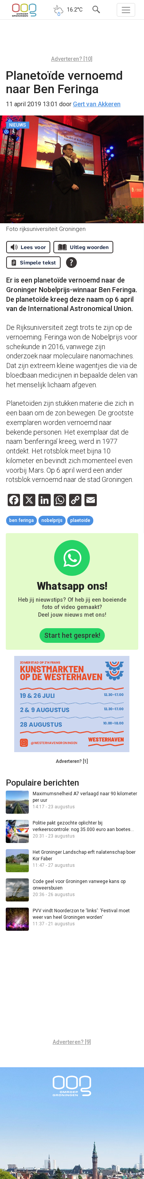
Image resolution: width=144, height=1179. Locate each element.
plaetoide (80, 520)
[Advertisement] (71, 40)
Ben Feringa (21, 520)
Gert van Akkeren (97, 104)
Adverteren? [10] (72, 59)
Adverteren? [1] (72, 761)
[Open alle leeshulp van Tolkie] (71, 262)
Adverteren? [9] (72, 1042)
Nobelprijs (52, 520)
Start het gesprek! (72, 635)
